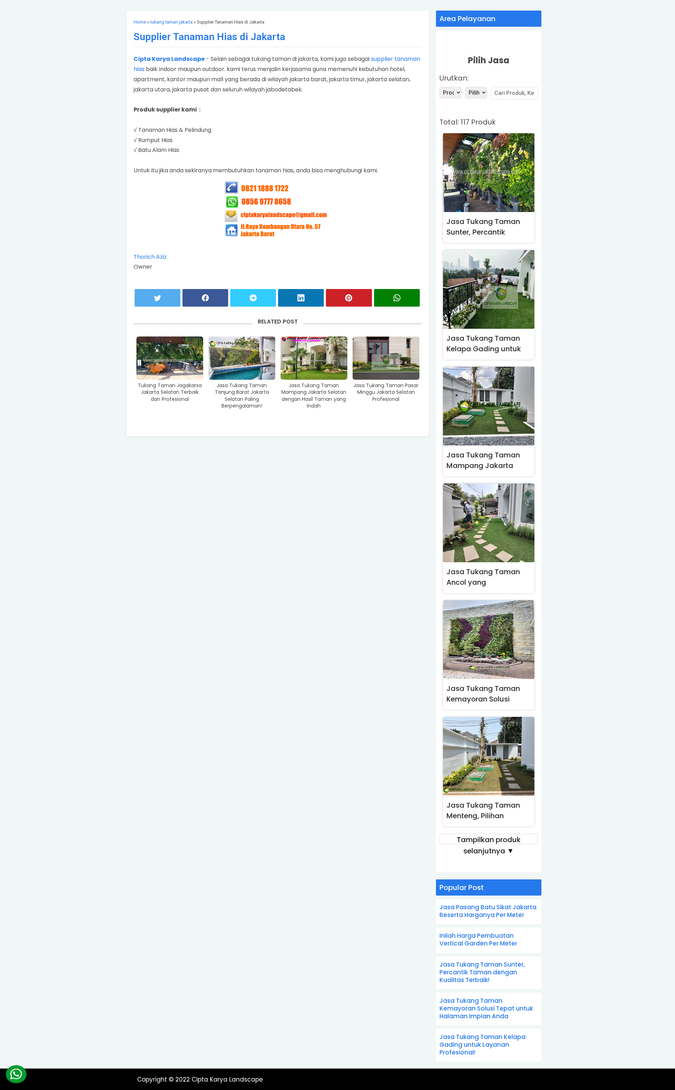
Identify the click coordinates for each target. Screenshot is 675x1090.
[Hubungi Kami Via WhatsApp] (16, 1074)
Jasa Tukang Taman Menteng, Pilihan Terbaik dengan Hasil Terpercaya (483, 811)
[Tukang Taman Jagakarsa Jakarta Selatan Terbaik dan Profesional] (169, 357)
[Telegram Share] (253, 298)
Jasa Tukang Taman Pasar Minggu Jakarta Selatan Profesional (385, 392)
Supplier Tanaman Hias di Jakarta (209, 37)
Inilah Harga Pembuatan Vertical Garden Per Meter (478, 939)
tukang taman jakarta (171, 22)
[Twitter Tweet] (157, 298)
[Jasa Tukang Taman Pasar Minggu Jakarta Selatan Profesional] (386, 357)
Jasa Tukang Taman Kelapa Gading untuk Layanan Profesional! (483, 344)
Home (140, 22)
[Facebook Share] (205, 298)
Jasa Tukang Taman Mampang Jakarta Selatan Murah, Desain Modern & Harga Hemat (488, 461)
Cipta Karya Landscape (169, 59)
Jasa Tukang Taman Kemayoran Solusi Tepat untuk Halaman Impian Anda (484, 695)
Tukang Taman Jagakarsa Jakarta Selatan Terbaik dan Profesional (170, 392)
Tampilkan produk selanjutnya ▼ (489, 839)
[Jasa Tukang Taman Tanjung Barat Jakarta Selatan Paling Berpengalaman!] (241, 357)
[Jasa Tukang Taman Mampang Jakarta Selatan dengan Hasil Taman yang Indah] (314, 357)
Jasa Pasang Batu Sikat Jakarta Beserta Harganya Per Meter (487, 911)
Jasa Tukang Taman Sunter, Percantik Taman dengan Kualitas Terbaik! (483, 228)
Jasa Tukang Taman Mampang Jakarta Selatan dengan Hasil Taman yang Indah (313, 396)
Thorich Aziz (150, 257)
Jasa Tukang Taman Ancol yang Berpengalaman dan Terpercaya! (483, 578)
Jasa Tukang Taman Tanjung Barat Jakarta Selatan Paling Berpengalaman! (242, 396)
